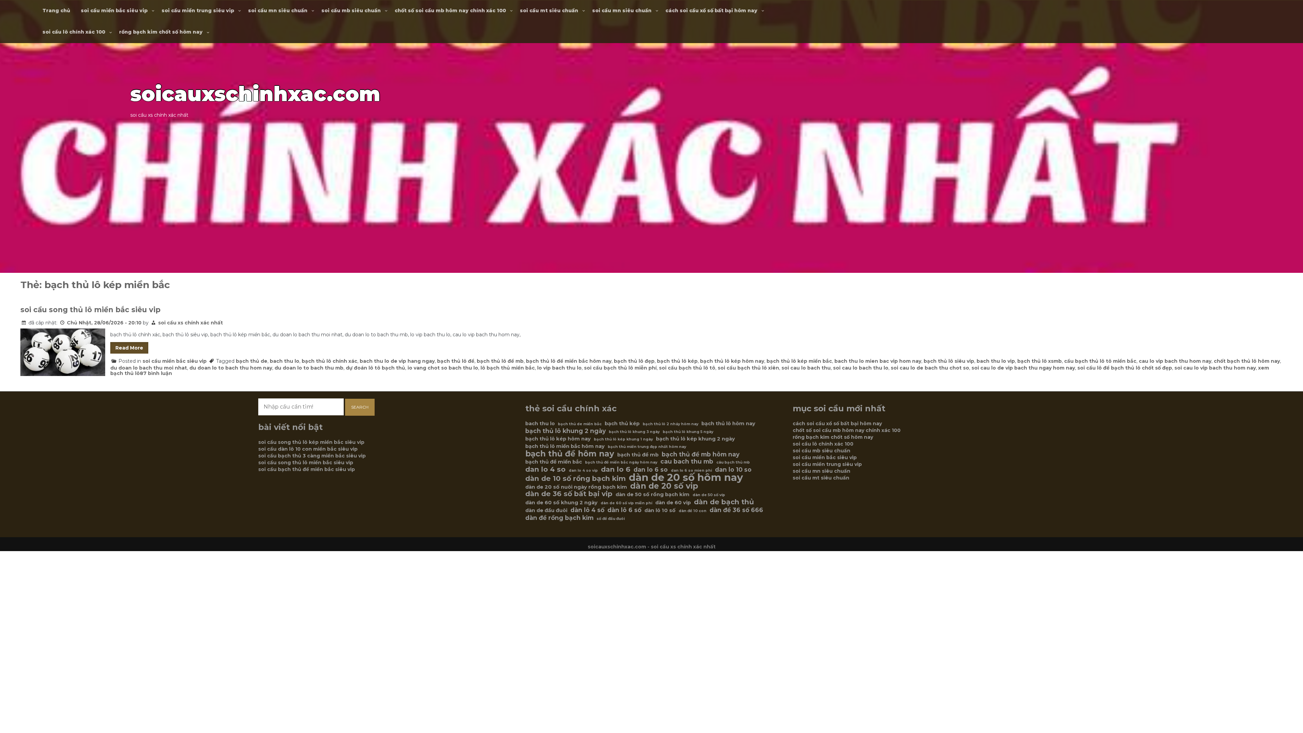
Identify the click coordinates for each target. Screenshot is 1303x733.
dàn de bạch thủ (724, 502)
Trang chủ (56, 10)
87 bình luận (156, 373)
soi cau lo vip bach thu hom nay (1215, 368)
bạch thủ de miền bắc (580, 424)
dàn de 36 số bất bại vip (568, 493)
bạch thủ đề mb (638, 455)
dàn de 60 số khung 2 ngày (561, 503)
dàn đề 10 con (692, 511)
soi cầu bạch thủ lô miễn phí (620, 368)
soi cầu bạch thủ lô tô (687, 368)
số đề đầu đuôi (611, 518)
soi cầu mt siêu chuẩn (549, 10)
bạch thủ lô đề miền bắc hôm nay (568, 361)
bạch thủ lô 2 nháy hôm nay (670, 424)
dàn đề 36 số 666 (736, 510)
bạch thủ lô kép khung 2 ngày (695, 439)
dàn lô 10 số (660, 510)
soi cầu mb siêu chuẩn (351, 10)
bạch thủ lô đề (455, 361)
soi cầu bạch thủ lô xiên (748, 368)
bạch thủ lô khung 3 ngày (634, 432)
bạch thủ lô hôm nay (728, 423)
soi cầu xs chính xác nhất (190, 323)
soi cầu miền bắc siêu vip (114, 10)
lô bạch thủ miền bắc (507, 368)
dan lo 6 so (651, 469)
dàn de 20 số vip (664, 486)
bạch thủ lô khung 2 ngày (565, 431)
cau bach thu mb (686, 461)
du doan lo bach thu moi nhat (148, 368)
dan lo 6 (615, 469)
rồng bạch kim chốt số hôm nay (161, 32)
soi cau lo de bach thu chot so (930, 368)
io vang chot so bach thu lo (443, 368)
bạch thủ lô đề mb (500, 361)
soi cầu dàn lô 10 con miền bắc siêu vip (308, 449)
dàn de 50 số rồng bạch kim (653, 494)
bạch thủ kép (622, 423)
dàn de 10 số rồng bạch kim (575, 478)
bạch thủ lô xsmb (1039, 361)
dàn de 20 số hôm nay (686, 477)
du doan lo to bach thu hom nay (230, 368)
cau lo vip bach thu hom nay (1175, 361)
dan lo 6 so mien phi (691, 470)
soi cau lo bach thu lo (860, 368)
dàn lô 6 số (624, 510)
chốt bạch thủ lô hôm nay (1247, 361)
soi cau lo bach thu (806, 368)
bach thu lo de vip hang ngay (397, 361)
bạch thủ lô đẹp (634, 361)
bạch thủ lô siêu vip (949, 361)
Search (360, 407)
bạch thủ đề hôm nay (569, 453)
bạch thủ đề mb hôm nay (700, 454)
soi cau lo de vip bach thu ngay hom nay (1023, 368)
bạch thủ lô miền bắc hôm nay (565, 446)
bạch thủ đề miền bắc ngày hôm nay (621, 462)
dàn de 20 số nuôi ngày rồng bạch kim (576, 487)
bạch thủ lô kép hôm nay (732, 361)
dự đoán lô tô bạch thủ (375, 368)
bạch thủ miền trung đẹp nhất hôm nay (647, 447)
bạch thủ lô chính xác (329, 361)
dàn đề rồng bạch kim (559, 517)
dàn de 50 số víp (709, 495)
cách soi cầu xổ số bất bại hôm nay (711, 10)
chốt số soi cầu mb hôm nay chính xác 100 (450, 10)
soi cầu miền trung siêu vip (198, 10)
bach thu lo (284, 361)
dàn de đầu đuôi (546, 510)
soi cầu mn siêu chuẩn (277, 10)
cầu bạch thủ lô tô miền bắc (1100, 361)
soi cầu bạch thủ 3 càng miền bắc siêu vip (312, 456)
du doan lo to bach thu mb (309, 368)
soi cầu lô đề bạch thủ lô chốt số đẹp (1124, 368)
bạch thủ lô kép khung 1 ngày (623, 439)
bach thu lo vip (996, 361)
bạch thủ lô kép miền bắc (799, 361)
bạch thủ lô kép (677, 361)
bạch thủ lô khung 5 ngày (688, 432)
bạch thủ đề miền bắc (553, 462)
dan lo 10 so (733, 469)
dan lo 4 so (545, 469)
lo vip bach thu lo (559, 368)
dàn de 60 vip (673, 503)
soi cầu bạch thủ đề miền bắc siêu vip (306, 469)
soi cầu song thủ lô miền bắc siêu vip (90, 309)
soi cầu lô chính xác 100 (73, 32)
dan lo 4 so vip (583, 470)
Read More (129, 348)
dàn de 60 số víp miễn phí (626, 503)
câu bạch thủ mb (733, 462)
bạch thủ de (251, 361)
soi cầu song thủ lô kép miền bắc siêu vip (311, 442)
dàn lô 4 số (587, 510)
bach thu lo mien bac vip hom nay (877, 361)
